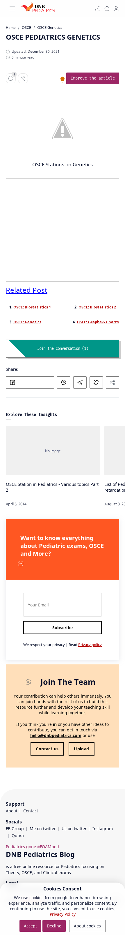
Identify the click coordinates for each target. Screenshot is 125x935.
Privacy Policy (63, 914)
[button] (98, 9)
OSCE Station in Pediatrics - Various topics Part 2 (52, 487)
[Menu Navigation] (12, 9)
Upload (81, 748)
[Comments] (11, 78)
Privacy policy (90, 644)
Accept (30, 926)
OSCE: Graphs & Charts (98, 321)
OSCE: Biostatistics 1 (33, 307)
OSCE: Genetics (27, 321)
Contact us (47, 748)
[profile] (116, 9)
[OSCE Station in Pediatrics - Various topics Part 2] (53, 450)
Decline (54, 926)
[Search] (107, 9)
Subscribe (62, 627)
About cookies (87, 926)
